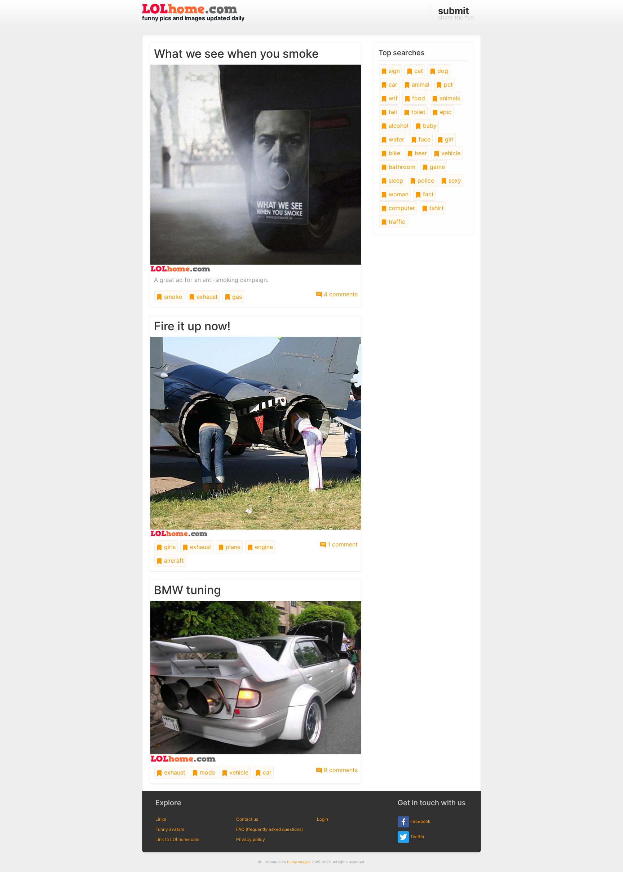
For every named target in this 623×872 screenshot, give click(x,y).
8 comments (340, 769)
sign (393, 70)
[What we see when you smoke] (255, 167)
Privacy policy (250, 839)
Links (160, 819)
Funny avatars (169, 829)
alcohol (397, 125)
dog (442, 70)
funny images (298, 862)
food (417, 98)
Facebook (419, 821)
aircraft (173, 560)
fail (392, 111)
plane (232, 546)
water (395, 139)
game (436, 166)
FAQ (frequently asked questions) (269, 829)
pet (447, 84)
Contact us (247, 819)
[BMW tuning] (255, 680)
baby (429, 125)
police (425, 180)
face (423, 139)
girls (169, 546)
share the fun (456, 13)
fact (427, 194)
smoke (172, 296)
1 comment (342, 544)
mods (206, 772)
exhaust (206, 296)
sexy (454, 180)
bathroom (401, 166)
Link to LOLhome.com (177, 839)
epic (444, 111)
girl (448, 139)
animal (419, 84)
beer (420, 153)
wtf (392, 98)
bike (393, 153)
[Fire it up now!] (255, 436)
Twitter (416, 836)
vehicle (237, 772)
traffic (396, 221)
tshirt (436, 208)
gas (236, 296)
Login (322, 819)
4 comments (340, 294)
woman (397, 194)
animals (449, 98)
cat (417, 70)
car (266, 772)
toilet (417, 111)
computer (401, 208)
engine (263, 546)
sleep (395, 180)
